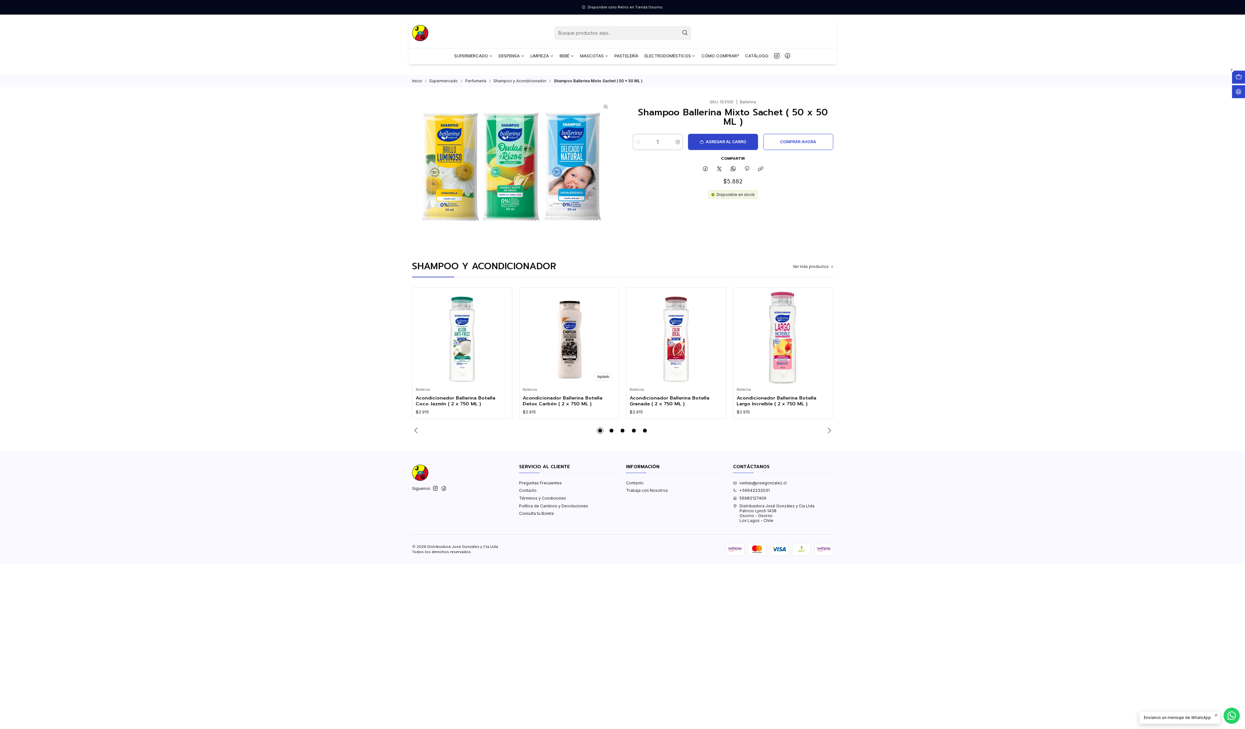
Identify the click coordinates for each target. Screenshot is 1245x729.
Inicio (417, 81)
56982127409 (752, 498)
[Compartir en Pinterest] (747, 169)
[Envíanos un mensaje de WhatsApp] (1232, 716)
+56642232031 (754, 490)
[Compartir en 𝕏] (719, 169)
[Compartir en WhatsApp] (733, 169)
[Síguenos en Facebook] (787, 56)
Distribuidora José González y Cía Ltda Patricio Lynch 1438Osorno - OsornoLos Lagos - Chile (777, 513)
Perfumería (475, 81)
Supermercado (443, 81)
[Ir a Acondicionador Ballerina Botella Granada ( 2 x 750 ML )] (676, 337)
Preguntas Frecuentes (540, 482)
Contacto (528, 490)
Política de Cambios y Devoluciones (553, 505)
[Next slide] (828, 430)
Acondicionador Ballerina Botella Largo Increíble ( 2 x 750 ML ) (776, 401)
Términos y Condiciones (542, 498)
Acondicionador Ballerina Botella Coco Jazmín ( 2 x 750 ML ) (455, 401)
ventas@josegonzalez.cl (763, 482)
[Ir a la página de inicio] (420, 33)
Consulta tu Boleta (536, 513)
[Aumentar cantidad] (677, 142)
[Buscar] (685, 33)
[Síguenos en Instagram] (777, 56)
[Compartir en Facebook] (705, 169)
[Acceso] (1238, 91)
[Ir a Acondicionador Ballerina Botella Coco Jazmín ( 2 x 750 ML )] (462, 337)
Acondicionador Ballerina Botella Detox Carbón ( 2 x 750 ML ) (562, 401)
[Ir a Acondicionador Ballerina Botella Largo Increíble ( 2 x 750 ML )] (783, 337)
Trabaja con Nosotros (647, 490)
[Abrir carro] (1238, 77)
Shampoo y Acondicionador (519, 81)
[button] (600, 430)
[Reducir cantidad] (638, 142)
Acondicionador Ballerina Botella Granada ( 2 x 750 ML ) (669, 401)
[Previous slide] (417, 430)
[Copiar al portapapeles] (760, 169)
